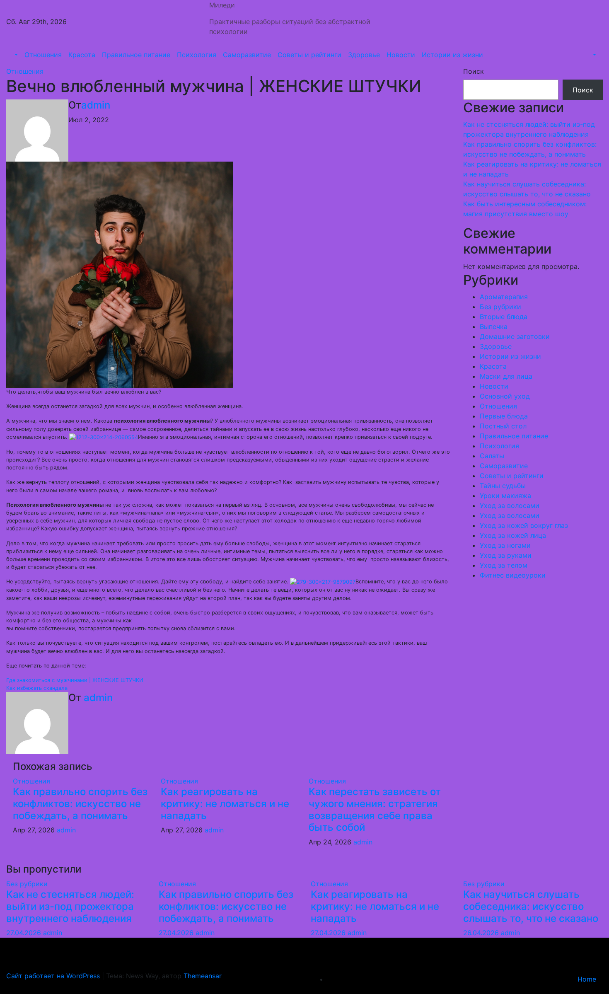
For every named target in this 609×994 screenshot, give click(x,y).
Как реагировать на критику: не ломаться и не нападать (225, 804)
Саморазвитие (247, 55)
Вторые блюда (503, 316)
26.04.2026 (482, 933)
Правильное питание (136, 55)
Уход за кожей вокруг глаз (524, 525)
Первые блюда (504, 416)
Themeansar (203, 976)
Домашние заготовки (515, 336)
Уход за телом (503, 565)
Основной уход (505, 396)
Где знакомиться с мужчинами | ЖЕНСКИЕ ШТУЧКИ (74, 680)
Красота (81, 55)
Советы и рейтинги (309, 55)
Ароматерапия (504, 297)
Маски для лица (506, 376)
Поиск (473, 71)
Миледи (222, 5)
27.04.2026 (24, 933)
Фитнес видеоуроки (513, 575)
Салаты (492, 456)
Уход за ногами (505, 545)
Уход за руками (506, 555)
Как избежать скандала (37, 688)
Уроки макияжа (505, 495)
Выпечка (494, 326)
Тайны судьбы (503, 485)
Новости (401, 55)
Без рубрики (500, 306)
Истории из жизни (452, 55)
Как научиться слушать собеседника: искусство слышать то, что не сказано (530, 906)
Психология (196, 55)
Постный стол (503, 426)
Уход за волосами (509, 505)
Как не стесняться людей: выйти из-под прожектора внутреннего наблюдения (70, 906)
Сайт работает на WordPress (54, 976)
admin (95, 105)
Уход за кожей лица (513, 535)
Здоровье (364, 55)
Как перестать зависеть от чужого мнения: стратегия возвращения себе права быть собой (375, 809)
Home (587, 979)
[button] (15, 55)
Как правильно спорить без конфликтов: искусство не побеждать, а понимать (80, 804)
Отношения (43, 55)
